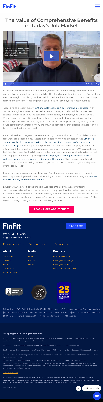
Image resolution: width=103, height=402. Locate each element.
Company (8, 256)
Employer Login (12, 244)
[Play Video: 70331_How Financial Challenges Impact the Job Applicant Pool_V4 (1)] (51, 56)
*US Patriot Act (66, 309)
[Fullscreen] (97, 84)
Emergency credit (62, 264)
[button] (97, 6)
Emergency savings (63, 260)
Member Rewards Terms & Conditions (20, 312)
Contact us (8, 268)
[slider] (49, 84)
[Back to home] (9, 6)
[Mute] (87, 84)
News (31, 264)
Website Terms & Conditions (87, 309)
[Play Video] (5, 84)
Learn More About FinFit (51, 209)
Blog (30, 256)
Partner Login (62, 244)
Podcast (32, 260)
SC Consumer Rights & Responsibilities (21, 316)
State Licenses (10, 272)
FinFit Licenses (51, 309)
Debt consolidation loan (65, 268)
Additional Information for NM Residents (58, 316)
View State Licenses (10, 373)
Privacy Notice (9, 309)
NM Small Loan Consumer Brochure (55, 312)
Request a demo (76, 226)
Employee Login (38, 244)
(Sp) (18, 309)
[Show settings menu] (92, 84)
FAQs (5, 264)
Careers (7, 260)
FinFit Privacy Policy (31, 309)
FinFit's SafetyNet (62, 256)
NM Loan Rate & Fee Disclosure (86, 312)
